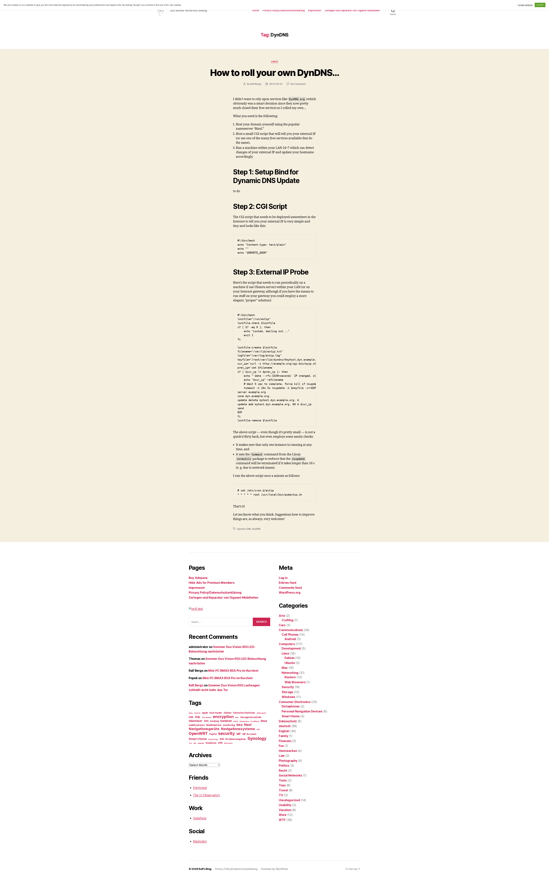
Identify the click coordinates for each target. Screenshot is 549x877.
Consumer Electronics (295, 702)
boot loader (215, 712)
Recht (283, 770)
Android (197, 713)
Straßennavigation (235, 739)
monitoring (229, 725)
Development (291, 648)
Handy (235, 721)
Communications (291, 630)
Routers (290, 677)
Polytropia (200, 788)
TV (281, 795)
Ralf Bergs (255, 83)
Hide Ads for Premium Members (211, 582)
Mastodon (200, 841)
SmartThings (213, 739)
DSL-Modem (206, 717)
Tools (283, 780)
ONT (258, 729)
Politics (284, 765)
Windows (288, 697)
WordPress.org (290, 592)
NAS (239, 725)
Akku (191, 713)
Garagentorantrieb (250, 717)
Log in (283, 578)
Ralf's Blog (205, 868)
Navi (247, 725)
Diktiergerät (261, 713)
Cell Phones (290, 634)
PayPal (213, 734)
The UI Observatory (206, 795)
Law (282, 755)
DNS (191, 717)
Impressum (314, 10)
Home (255, 10)
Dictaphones (291, 706)
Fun (281, 746)
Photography (288, 760)
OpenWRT (198, 733)
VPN (220, 742)
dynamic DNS (244, 528)
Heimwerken (244, 721)
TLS (190, 743)
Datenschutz (288, 721)
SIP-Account (249, 734)
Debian (227, 712)
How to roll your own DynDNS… (274, 72)
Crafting (288, 620)
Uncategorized (289, 800)
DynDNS (256, 528)
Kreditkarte (255, 721)
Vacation (285, 810)
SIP (238, 734)
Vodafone (210, 742)
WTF (282, 820)
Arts (282, 616)
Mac (285, 668)
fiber (237, 717)
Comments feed (290, 587)
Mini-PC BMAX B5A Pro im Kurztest (233, 670)
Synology (256, 738)
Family (283, 736)
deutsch (285, 726)
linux (264, 721)
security (226, 733)
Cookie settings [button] (525, 5)
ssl (222, 739)
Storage (287, 692)
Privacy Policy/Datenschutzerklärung (284, 10)
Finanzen (285, 741)
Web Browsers (295, 682)
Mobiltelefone (213, 725)
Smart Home (198, 739)
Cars (282, 625)
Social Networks (290, 775)
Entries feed (287, 582)
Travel (283, 790)
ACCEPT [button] (540, 5)
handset (226, 721)
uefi (194, 743)
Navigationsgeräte (204, 729)
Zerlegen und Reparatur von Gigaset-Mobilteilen (352, 10)
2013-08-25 (275, 83)
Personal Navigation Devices (302, 711)
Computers (287, 644)
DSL (197, 717)
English (284, 731)
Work (283, 815)
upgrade (201, 743)
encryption (223, 716)
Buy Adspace (198, 578)
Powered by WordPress (274, 868)
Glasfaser (195, 721)
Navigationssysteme (238, 729)
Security (288, 687)
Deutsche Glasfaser (244, 712)
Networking (290, 673)
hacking (214, 721)
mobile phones (197, 725)
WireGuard (228, 743)
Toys (282, 785)
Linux (274, 61)
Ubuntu (290, 663)
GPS (206, 721)
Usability (285, 805)
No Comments (298, 83)
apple (205, 712)
